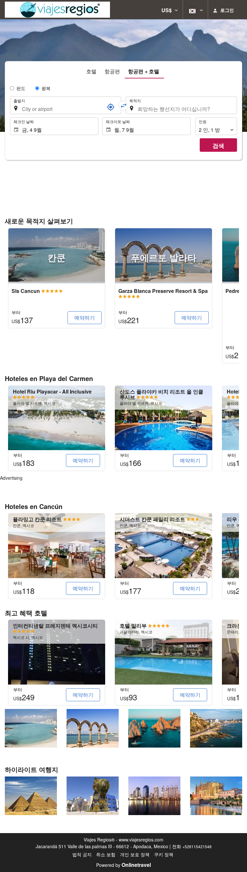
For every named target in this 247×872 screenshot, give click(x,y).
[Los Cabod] (154, 728)
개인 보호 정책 (135, 854)
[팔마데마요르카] (216, 796)
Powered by (123, 865)
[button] (170, 9)
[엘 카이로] (31, 796)
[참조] (110, 107)
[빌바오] (93, 796)
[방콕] (154, 796)
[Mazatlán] (216, 728)
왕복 (45, 88)
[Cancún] (31, 728)
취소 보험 (105, 854)
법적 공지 (82, 854)
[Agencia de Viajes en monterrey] (57, 9)
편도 (20, 88)
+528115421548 (197, 846)
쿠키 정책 (163, 854)
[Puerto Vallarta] (93, 728)
